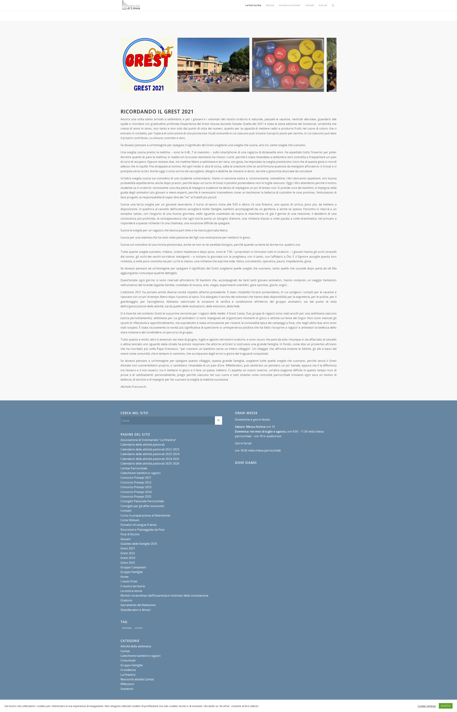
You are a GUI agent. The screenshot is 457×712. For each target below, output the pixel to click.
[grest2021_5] (245, 88)
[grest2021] (171, 88)
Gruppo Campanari (133, 567)
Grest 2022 (127, 553)
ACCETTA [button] (445, 705)
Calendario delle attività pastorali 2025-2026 (149, 463)
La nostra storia (131, 591)
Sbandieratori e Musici (135, 610)
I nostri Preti (128, 581)
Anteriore (128, 64)
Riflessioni (127, 684)
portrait (138, 627)
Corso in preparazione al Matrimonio (145, 515)
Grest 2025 (127, 563)
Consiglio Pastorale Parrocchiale (142, 501)
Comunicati (127, 660)
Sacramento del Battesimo (138, 605)
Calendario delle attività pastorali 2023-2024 (149, 454)
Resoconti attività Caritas (137, 679)
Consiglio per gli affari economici (142, 506)
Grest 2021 (127, 548)
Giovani (125, 539)
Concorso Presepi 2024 (135, 492)
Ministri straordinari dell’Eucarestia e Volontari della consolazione (164, 595)
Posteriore (328, 64)
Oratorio (126, 600)
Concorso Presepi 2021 (135, 478)
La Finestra (127, 675)
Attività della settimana (135, 646)
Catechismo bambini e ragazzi (140, 473)
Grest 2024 (127, 558)
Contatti (125, 511)
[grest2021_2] (320, 88)
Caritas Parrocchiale (133, 468)
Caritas (125, 651)
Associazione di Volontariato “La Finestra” (148, 440)
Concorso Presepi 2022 (135, 482)
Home (124, 577)
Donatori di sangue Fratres (138, 525)
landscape (127, 627)
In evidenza (128, 670)
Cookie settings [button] (427, 706)
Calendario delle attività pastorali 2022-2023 (149, 449)
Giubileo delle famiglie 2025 (138, 544)
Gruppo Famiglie (131, 572)
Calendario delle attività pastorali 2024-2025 (149, 459)
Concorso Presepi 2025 (135, 496)
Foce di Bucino (130, 534)
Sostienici (126, 689)
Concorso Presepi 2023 (135, 487)
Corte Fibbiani (129, 520)
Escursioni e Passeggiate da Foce (142, 530)
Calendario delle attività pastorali (142, 444)
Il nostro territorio (132, 586)
